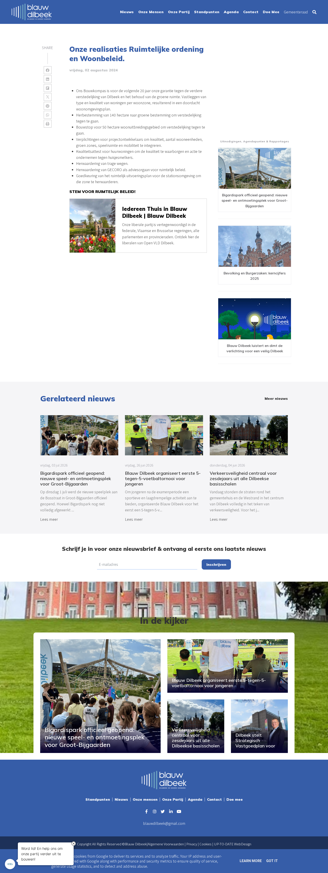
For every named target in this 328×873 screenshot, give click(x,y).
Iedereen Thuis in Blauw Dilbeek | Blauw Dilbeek (154, 212)
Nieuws (121, 799)
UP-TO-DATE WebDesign (232, 844)
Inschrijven (216, 564)
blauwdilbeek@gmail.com (164, 823)
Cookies (205, 844)
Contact (214, 799)
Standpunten (97, 799)
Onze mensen (145, 799)
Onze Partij (172, 799)
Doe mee (234, 799)
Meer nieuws (276, 398)
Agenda (195, 799)
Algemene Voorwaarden (166, 844)
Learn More (251, 861)
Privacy (191, 844)
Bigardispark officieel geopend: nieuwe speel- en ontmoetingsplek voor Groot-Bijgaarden (255, 200)
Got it (272, 861)
